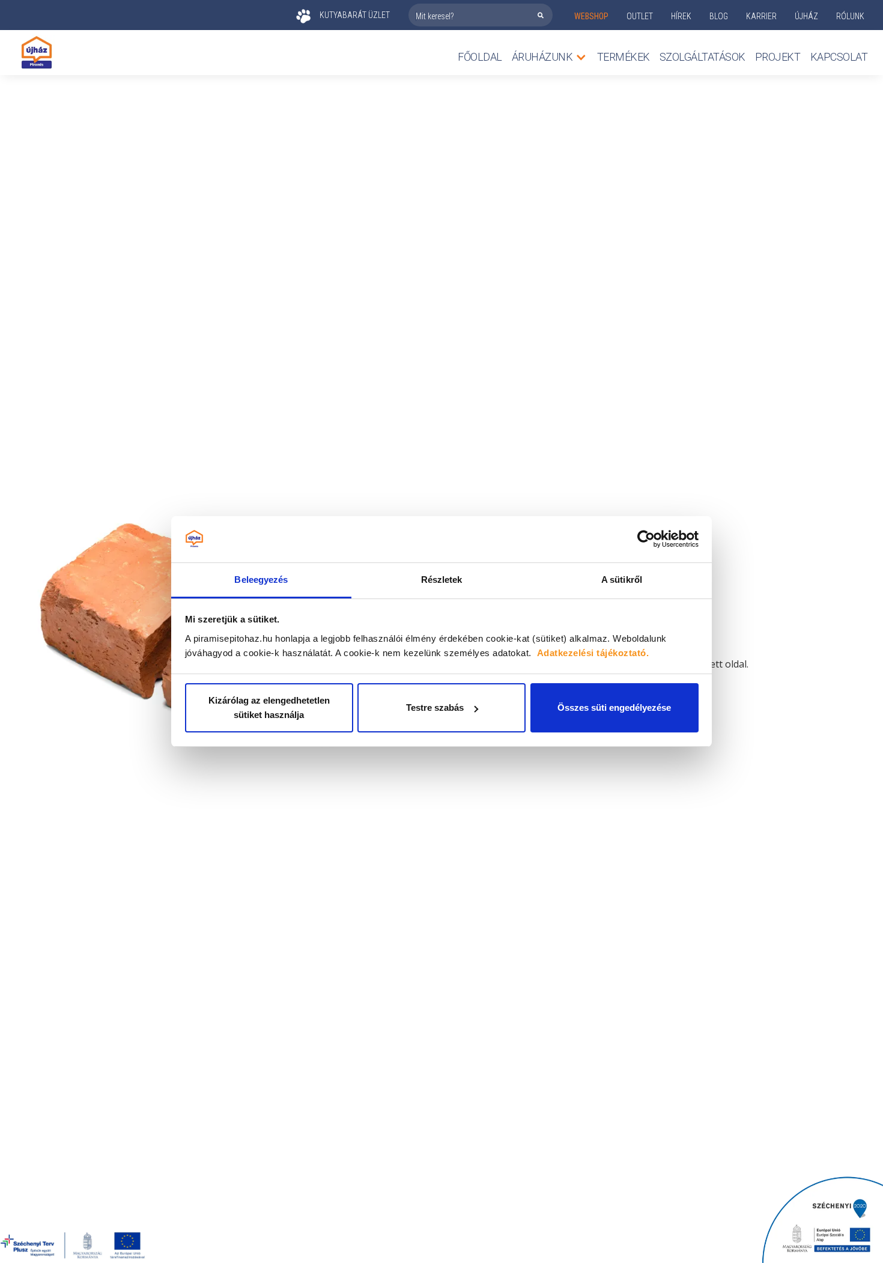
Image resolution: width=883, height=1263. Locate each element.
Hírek (681, 16)
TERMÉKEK (623, 56)
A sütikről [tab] (621, 579)
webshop (591, 16)
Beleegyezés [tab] (261, 579)
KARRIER (761, 16)
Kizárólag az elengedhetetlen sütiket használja (269, 707)
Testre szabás (435, 707)
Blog (718, 16)
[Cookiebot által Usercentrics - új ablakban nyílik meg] (646, 540)
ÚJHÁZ (806, 16)
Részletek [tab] (442, 579)
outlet (640, 16)
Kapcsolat (839, 56)
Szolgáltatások (702, 56)
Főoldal (480, 56)
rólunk (850, 16)
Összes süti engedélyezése (614, 707)
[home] (37, 52)
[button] (549, 57)
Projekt (778, 56)
